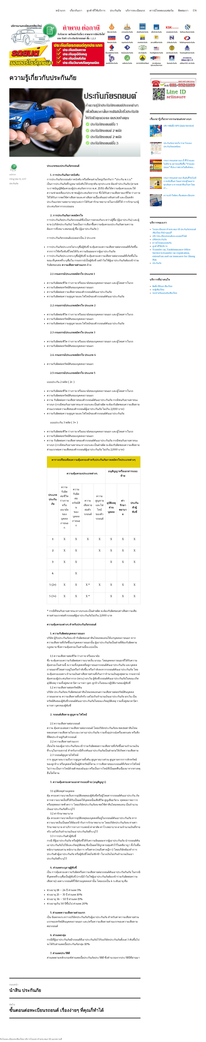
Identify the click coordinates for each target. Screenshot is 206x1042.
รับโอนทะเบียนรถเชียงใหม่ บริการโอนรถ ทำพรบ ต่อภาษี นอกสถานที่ (31, 1039)
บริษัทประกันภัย (159, 239)
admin (12, 174)
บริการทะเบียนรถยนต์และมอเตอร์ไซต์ (169, 236)
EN (195, 10)
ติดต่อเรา (183, 10)
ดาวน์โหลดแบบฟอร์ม (162, 10)
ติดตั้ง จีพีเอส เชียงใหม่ (162, 286)
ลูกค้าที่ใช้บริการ (96, 10)
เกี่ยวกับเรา (76, 10)
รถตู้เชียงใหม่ (158, 289)
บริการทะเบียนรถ (135, 10)
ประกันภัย (115, 10)
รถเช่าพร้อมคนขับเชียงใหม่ (164, 293)
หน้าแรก (60, 10)
